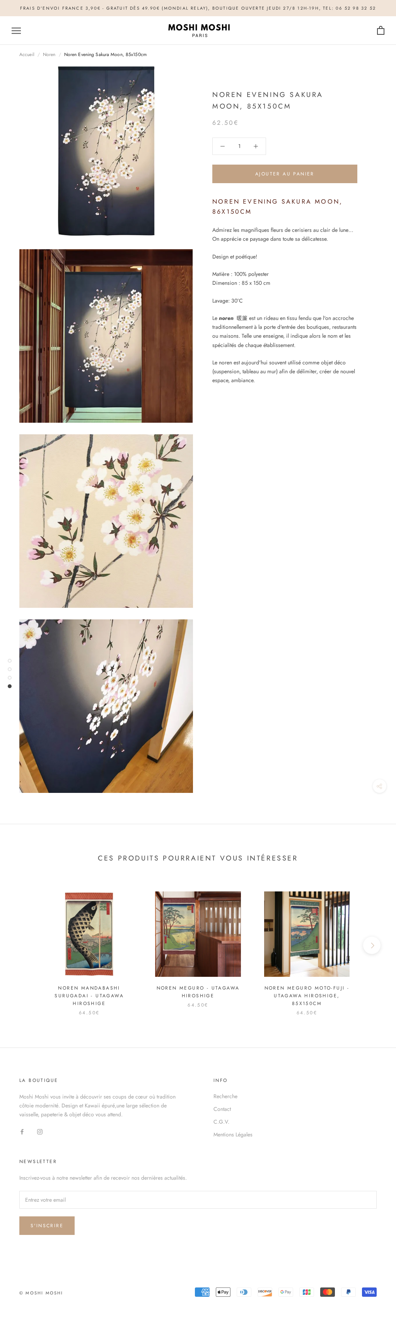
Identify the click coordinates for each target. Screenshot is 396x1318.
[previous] (24, 945)
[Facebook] (22, 1131)
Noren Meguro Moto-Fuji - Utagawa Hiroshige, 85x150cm (307, 996)
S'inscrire (47, 1225)
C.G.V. (221, 1122)
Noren (49, 54)
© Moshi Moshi (41, 1293)
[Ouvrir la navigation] (16, 30)
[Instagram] (40, 1131)
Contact (222, 1109)
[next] (372, 945)
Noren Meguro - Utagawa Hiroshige (198, 992)
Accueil (26, 54)
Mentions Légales (233, 1134)
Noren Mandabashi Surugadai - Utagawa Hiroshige (89, 996)
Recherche (225, 1096)
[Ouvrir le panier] (380, 30)
